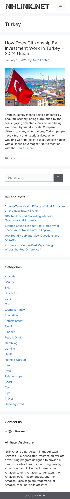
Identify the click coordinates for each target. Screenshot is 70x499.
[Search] (58, 178)
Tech (8, 387)
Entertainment (14, 320)
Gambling (11, 343)
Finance (10, 332)
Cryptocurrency (15, 309)
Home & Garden (15, 359)
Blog (8, 287)
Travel (9, 398)
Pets (8, 370)
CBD (8, 304)
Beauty (9, 282)
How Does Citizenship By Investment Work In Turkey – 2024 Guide (34, 48)
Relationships (13, 376)
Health (9, 354)
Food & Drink (13, 337)
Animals (10, 276)
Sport (8, 382)
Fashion (10, 326)
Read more (26, 148)
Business (11, 293)
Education (11, 315)
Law (7, 365)
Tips (12, 158)
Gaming (10, 348)
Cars (8, 298)
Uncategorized (14, 404)
